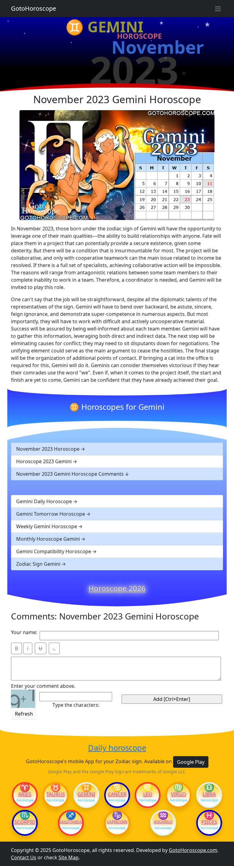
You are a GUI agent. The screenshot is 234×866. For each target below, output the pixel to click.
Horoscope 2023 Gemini (44, 461)
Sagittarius (70, 822)
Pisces (209, 822)
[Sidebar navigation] (218, 8)
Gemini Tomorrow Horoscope (50, 514)
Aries (24, 794)
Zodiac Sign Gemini (38, 564)
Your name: (24, 632)
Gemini (86, 794)
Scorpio (25, 822)
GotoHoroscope (33, 8)
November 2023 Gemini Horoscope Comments (70, 474)
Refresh (24, 713)
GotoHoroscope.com (193, 850)
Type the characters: (75, 705)
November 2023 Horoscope (48, 449)
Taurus (55, 794)
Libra (209, 794)
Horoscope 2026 (117, 588)
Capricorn (117, 822)
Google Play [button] (190, 762)
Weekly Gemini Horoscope (46, 526)
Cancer (117, 794)
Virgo (178, 794)
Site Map (68, 857)
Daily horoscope (117, 747)
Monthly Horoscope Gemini (48, 539)
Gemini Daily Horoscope (44, 501)
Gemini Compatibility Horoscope (53, 551)
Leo (147, 794)
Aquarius (163, 822)
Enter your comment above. (43, 686)
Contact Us (23, 857)
